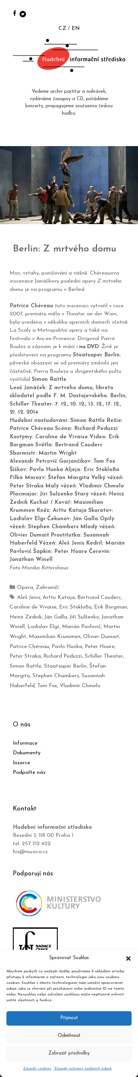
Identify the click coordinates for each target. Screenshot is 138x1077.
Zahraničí (47, 587)
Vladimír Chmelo (80, 685)
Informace (25, 743)
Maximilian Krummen (55, 636)
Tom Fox (47, 685)
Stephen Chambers (55, 676)
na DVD (89, 346)
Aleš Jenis (28, 597)
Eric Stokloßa (75, 607)
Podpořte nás (29, 772)
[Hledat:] (126, 13)
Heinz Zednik (26, 617)
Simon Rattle (25, 666)
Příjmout (69, 1018)
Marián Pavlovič (81, 626)
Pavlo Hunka (67, 646)
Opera (25, 587)
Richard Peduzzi (62, 656)
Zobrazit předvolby (69, 1053)
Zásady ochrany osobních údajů (83, 1069)
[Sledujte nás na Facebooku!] (14, 13)
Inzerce (21, 763)
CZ (62, 28)
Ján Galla (55, 617)
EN (76, 28)
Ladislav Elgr (43, 626)
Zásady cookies (37, 1069)
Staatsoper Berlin (65, 666)
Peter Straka (25, 656)
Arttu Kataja (59, 597)
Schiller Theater (104, 656)
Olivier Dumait (101, 636)
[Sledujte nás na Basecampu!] (23, 13)
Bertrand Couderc (99, 597)
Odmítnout (69, 1035)
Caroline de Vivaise (33, 607)
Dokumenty (26, 753)
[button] (128, 958)
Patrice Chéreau (29, 646)
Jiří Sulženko (84, 617)
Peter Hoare (100, 646)
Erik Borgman (110, 607)
